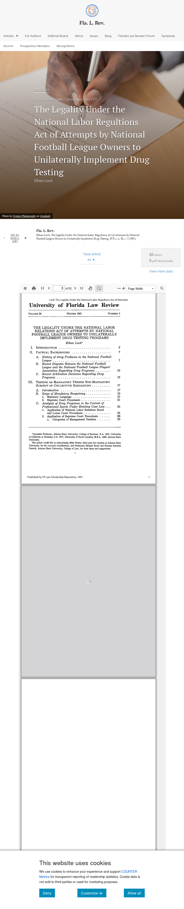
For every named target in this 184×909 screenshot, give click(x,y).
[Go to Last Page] (81, 288)
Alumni (8, 46)
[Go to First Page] (42, 288)
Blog (108, 36)
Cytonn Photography (24, 216)
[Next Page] (75, 288)
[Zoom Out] (119, 288)
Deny (49, 893)
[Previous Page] (49, 288)
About (79, 36)
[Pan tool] (90, 288)
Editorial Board (58, 36)
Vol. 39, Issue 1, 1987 (48, 99)
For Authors (33, 36)
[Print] (34, 288)
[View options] (25, 288)
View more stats (161, 271)
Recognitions (65, 46)
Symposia (168, 36)
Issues (94, 36)
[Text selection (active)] (99, 288)
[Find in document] (162, 288)
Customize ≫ (93, 893)
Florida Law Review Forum (136, 36)
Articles (8, 36)
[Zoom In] (123, 288)
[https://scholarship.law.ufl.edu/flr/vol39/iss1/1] (53, 669)
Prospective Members (35, 46)
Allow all (136, 893)
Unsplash (45, 216)
